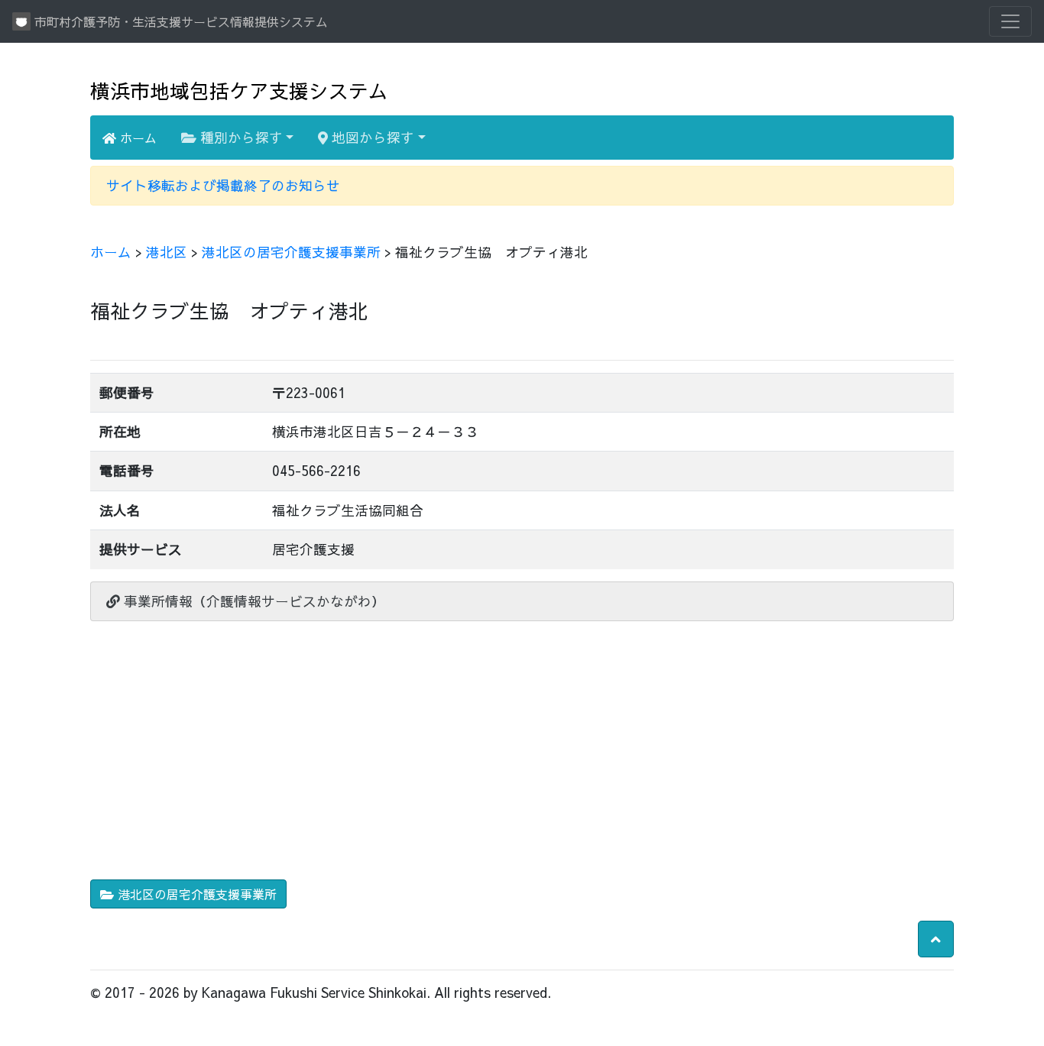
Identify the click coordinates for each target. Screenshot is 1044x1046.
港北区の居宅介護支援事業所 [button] (195, 894)
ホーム (136, 137)
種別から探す (239, 137)
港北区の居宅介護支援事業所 (291, 251)
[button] (936, 939)
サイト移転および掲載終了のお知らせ (223, 185)
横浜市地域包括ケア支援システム (239, 90)
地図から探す (371, 137)
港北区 (166, 251)
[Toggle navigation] (1010, 21)
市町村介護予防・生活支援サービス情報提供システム (179, 21)
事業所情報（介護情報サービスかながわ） (252, 600)
